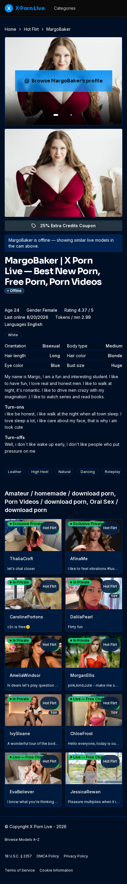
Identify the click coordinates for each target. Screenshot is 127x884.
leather (14, 471)
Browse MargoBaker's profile (70, 82)
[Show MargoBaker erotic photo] (55, 114)
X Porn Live (26, 8)
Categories (65, 8)
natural (64, 471)
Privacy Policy (76, 856)
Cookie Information (56, 870)
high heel (39, 471)
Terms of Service (20, 870)
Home (10, 29)
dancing (88, 471)
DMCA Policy (48, 856)
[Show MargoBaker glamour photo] (71, 114)
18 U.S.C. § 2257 (18, 856)
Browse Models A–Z (22, 839)
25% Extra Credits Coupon (71, 227)
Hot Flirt (31, 29)
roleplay (112, 471)
